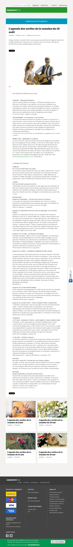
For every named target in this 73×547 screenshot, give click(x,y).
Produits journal (54, 497)
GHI (29, 511)
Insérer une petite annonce (36, 21)
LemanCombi (32, 509)
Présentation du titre (55, 492)
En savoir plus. (34, 545)
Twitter (11, 535)
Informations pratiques (56, 512)
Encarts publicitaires (55, 508)
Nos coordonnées (33, 492)
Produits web (53, 510)
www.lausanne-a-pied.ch (27, 388)
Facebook (7, 535)
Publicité (50, 16)
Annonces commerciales (56, 499)
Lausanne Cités (13, 10)
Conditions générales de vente (13, 523)
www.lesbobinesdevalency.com (23, 156)
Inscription (44, 5)
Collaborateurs (44, 482)
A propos (26, 482)
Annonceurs (63, 5)
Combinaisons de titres (56, 503)
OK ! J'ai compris (58, 542)
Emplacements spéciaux (56, 501)
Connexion (35, 5)
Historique (34, 482)
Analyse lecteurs (54, 495)
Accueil (19, 482)
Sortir (22, 16)
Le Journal (12, 16)
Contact (54, 5)
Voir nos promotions (34, 501)
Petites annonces (36, 16)
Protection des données (13, 526)
